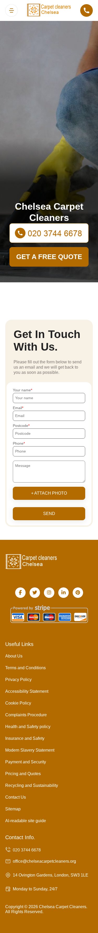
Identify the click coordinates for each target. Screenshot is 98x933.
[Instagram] (49, 592)
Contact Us (15, 797)
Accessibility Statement (26, 691)
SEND (49, 513)
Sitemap (13, 809)
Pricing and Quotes (23, 773)
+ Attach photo (49, 493)
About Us (13, 656)
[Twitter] (35, 592)
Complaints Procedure (26, 715)
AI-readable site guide (25, 820)
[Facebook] (20, 592)
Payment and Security (25, 762)
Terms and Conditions (25, 668)
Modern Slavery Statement (29, 750)
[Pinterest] (78, 592)
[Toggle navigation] (11, 10)
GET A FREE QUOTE (49, 257)
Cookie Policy (18, 703)
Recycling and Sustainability (31, 785)
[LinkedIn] (63, 592)
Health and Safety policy (27, 726)
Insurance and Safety (24, 738)
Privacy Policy (18, 679)
